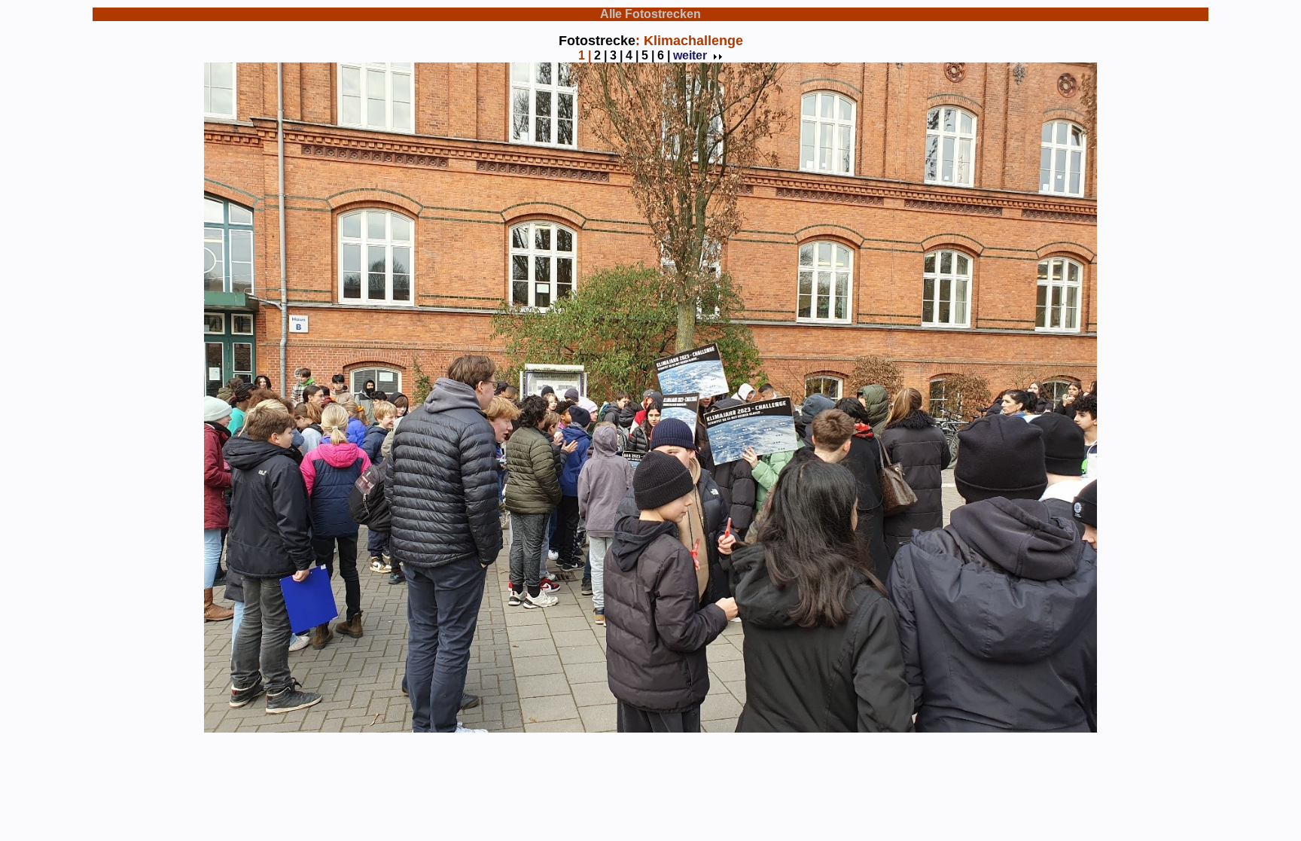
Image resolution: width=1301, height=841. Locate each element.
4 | (632, 55)
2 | (600, 55)
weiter (690, 55)
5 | (647, 55)
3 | (616, 55)
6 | (663, 55)
